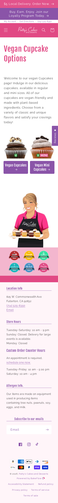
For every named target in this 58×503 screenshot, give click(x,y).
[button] (6, 30)
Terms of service (40, 490)
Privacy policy (20, 490)
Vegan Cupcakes (16, 165)
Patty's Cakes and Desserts (33, 474)
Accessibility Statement (21, 484)
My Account (10, 21)
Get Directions (26, 21)
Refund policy (45, 484)
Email (10, 309)
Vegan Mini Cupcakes (42, 167)
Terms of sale (30, 495)
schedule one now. (18, 362)
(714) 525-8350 (44, 21)
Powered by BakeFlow (29, 478)
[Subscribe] (47, 429)
